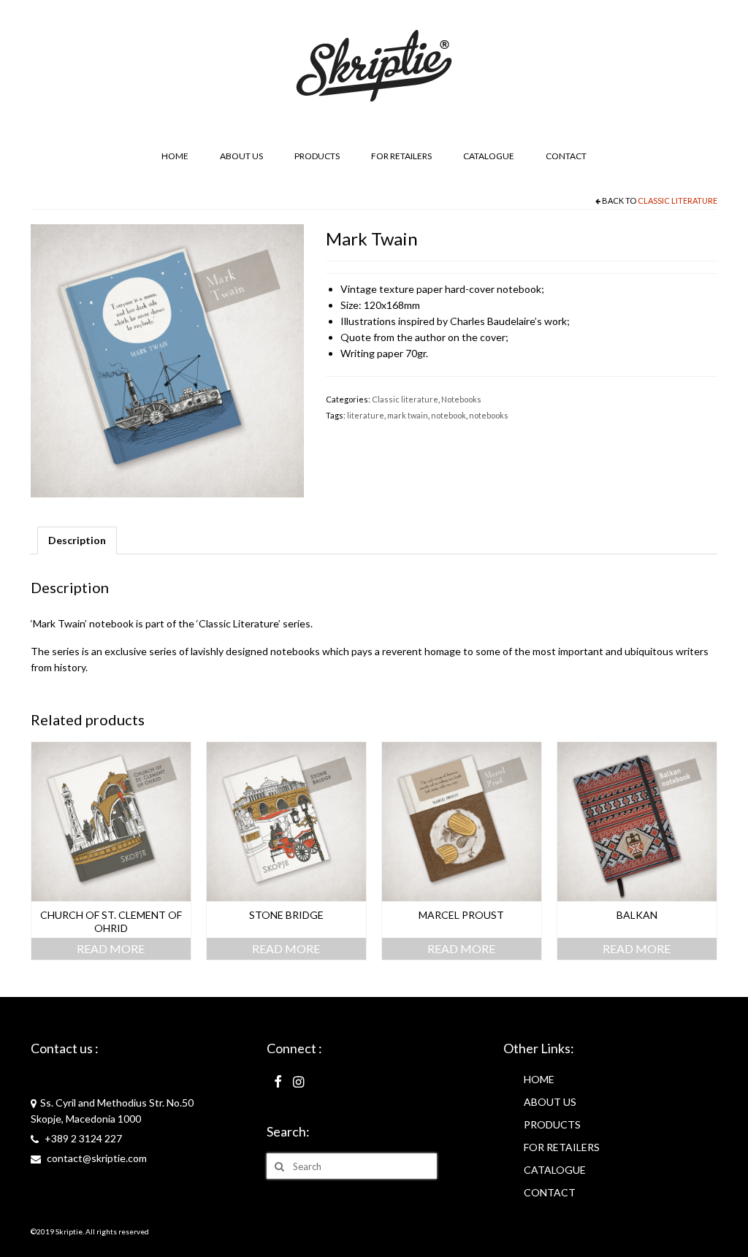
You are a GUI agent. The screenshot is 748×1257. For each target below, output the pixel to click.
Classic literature (677, 200)
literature (365, 415)
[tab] (77, 540)
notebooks (488, 415)
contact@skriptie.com (96, 1158)
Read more (111, 948)
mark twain (407, 415)
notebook (448, 415)
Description (77, 540)
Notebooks (461, 399)
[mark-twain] (167, 360)
